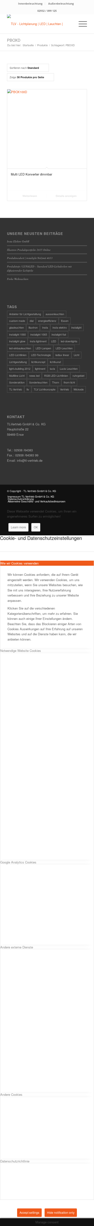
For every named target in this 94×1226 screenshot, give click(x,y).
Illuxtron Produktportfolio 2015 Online (29, 250)
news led (34, 375)
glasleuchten (16, 327)
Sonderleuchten (38, 382)
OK (36, 527)
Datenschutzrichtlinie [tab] (14, 1161)
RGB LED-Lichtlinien (56, 375)
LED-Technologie (41, 355)
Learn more (18, 527)
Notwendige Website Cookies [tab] (20, 650)
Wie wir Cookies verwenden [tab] (19, 563)
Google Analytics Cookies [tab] (18, 862)
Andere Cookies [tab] (11, 1094)
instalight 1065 (38, 334)
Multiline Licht (17, 375)
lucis (52, 368)
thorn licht (69, 382)
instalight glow (17, 341)
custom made (17, 321)
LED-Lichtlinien (18, 355)
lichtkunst (55, 362)
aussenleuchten (55, 314)
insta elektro (60, 327)
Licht (76, 355)
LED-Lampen (43, 348)
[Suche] (69, 23)
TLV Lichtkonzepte (44, 389)
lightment (40, 368)
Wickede (79, 389)
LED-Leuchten (64, 348)
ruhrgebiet (78, 375)
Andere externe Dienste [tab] (16, 947)
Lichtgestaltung (18, 362)
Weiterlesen (29, 196)
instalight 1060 (17, 334)
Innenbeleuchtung (30, 3)
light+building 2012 (19, 368)
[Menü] (80, 23)
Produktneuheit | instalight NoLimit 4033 (30, 258)
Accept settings (29, 1212)
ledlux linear (62, 355)
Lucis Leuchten (69, 368)
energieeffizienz (47, 321)
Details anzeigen (66, 196)
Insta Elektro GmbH (18, 241)
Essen (64, 321)
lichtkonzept (38, 362)
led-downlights (69, 341)
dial (32, 321)
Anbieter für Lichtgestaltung (25, 314)
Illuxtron (33, 327)
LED (53, 341)
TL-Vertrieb (15, 389)
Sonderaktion (17, 382)
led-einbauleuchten (20, 348)
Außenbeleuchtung (61, 3)
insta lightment (38, 341)
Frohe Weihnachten (17, 279)
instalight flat (59, 334)
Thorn (55, 382)
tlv (28, 389)
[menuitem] (30, 3)
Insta (45, 327)
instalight (76, 327)
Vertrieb (64, 389)
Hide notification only (60, 1212)
